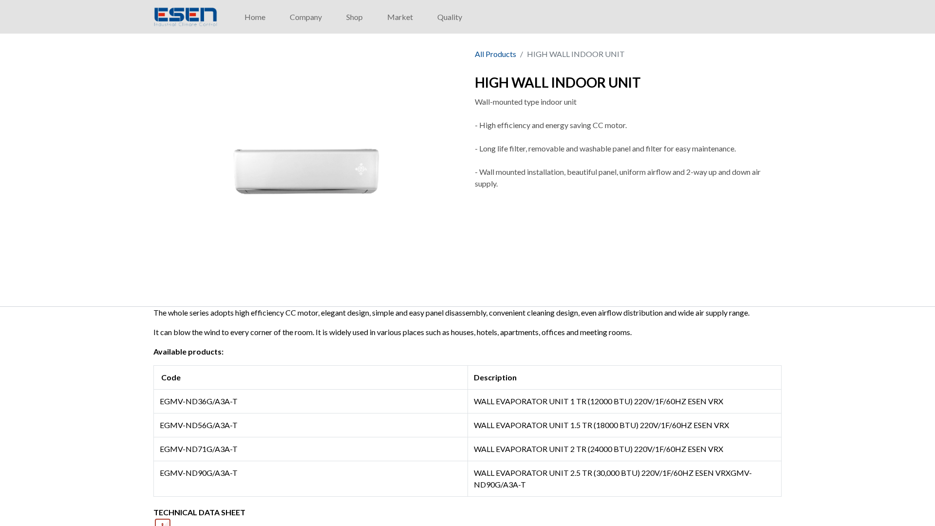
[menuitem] (255, 17)
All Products (495, 53)
